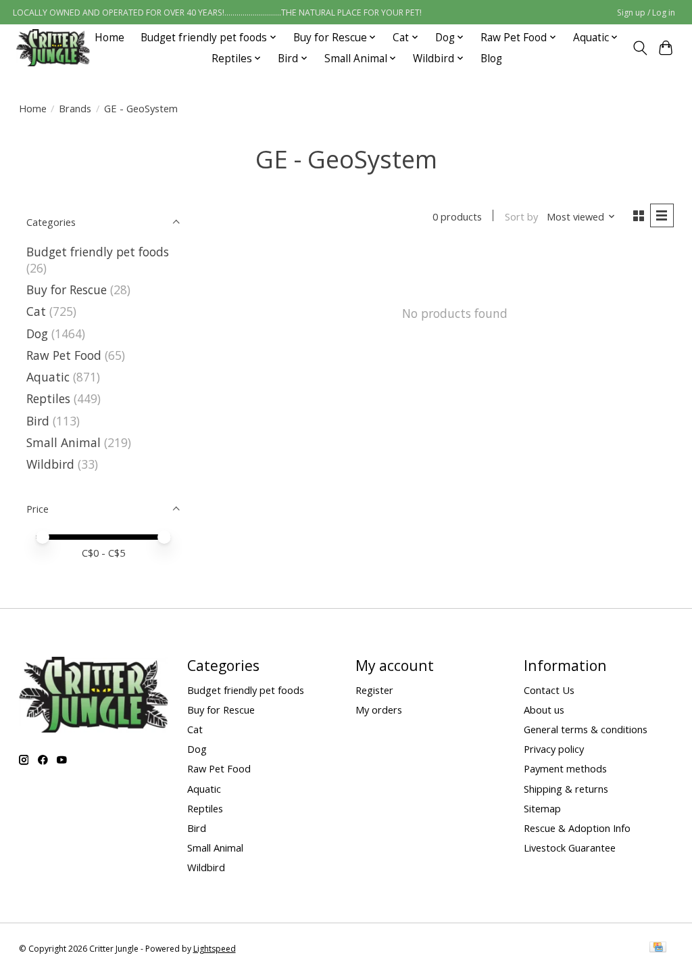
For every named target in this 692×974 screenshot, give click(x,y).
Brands (75, 108)
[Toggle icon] (639, 48)
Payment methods (565, 768)
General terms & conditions (585, 729)
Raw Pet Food (63, 355)
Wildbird (50, 464)
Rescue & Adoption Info (577, 828)
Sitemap (542, 808)
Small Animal (63, 442)
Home (109, 37)
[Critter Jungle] (53, 47)
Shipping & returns (566, 788)
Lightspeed (214, 948)
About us (544, 709)
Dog (37, 333)
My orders (378, 709)
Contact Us (549, 690)
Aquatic (48, 377)
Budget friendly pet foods (97, 252)
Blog (491, 58)
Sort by (521, 216)
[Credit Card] (657, 948)
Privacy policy (554, 749)
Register (374, 690)
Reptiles (48, 398)
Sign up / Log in (646, 12)
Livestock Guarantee (570, 847)
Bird (37, 421)
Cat (36, 311)
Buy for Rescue (66, 289)
